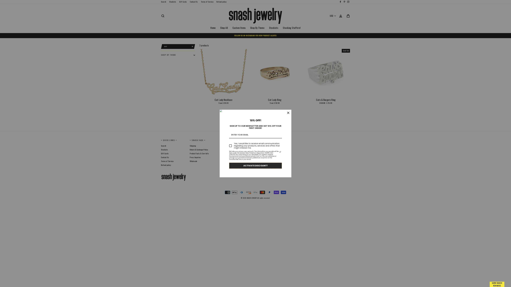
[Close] (288, 113)
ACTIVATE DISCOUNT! (255, 165)
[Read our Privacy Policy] (280, 151)
